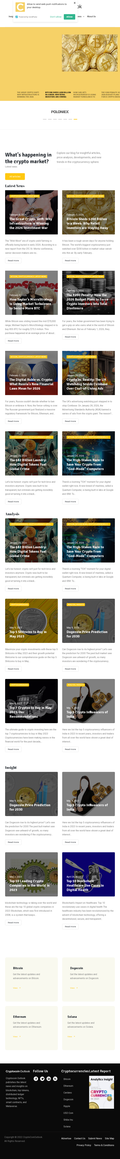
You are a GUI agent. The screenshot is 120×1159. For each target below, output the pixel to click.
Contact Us (79, 1138)
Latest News (38, 35)
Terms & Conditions (104, 1145)
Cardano (68, 1092)
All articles (15, 176)
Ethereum (68, 1085)
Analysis (12, 514)
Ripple (67, 1106)
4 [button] (60, 119)
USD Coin (68, 1113)
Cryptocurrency (24, 35)
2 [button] (50, 119)
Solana (67, 1126)
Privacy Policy (84, 1145)
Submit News (95, 1138)
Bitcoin (13, 35)
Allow (69, 16)
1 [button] (45, 119)
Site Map (109, 1138)
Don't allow (55, 16)
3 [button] (55, 119)
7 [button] (75, 119)
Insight (11, 767)
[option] (60, 112)
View (15, 988)
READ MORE (19, 68)
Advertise (66, 1138)
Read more (13, 260)
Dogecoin (68, 1099)
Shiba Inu (68, 1119)
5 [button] (65, 119)
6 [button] (70, 119)
